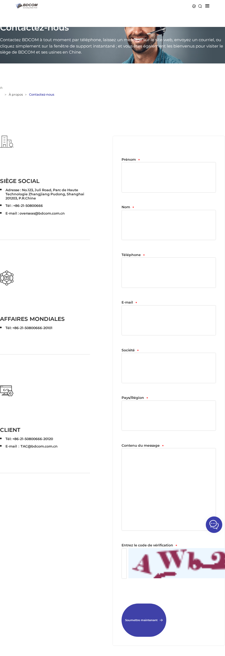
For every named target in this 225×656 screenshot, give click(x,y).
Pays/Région (135, 398)
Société (130, 350)
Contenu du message (143, 445)
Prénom (131, 159)
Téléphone (133, 255)
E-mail (129, 302)
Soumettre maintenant (141, 620)
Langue (194, 6)
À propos (16, 94)
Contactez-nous (41, 94)
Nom (128, 207)
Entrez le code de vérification (149, 545)
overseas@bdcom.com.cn (42, 213)
